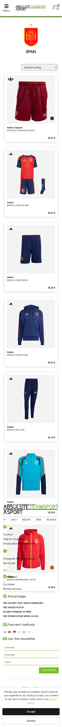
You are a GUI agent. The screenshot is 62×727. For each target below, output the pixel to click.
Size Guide (9, 563)
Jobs (6, 570)
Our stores (8, 584)
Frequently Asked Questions (19, 558)
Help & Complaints (14, 539)
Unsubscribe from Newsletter (19, 543)
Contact (8, 534)
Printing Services (12, 589)
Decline (31, 720)
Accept (31, 711)
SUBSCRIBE (49, 670)
